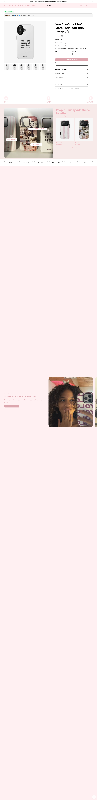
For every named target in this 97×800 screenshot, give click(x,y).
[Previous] (4, 1)
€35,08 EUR (59, 144)
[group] (48, 1)
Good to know (59, 77)
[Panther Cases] (48, 5)
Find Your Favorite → (11, 406)
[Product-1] (11, 136)
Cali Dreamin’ (79, 143)
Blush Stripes (60, 143)
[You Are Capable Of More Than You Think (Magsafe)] (7, 67)
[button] (20, 5)
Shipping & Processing (61, 85)
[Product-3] (48, 130)
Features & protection (61, 69)
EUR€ (81, 5)
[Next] (92, 1)
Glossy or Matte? (60, 73)
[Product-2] (29, 143)
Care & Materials (59, 81)
